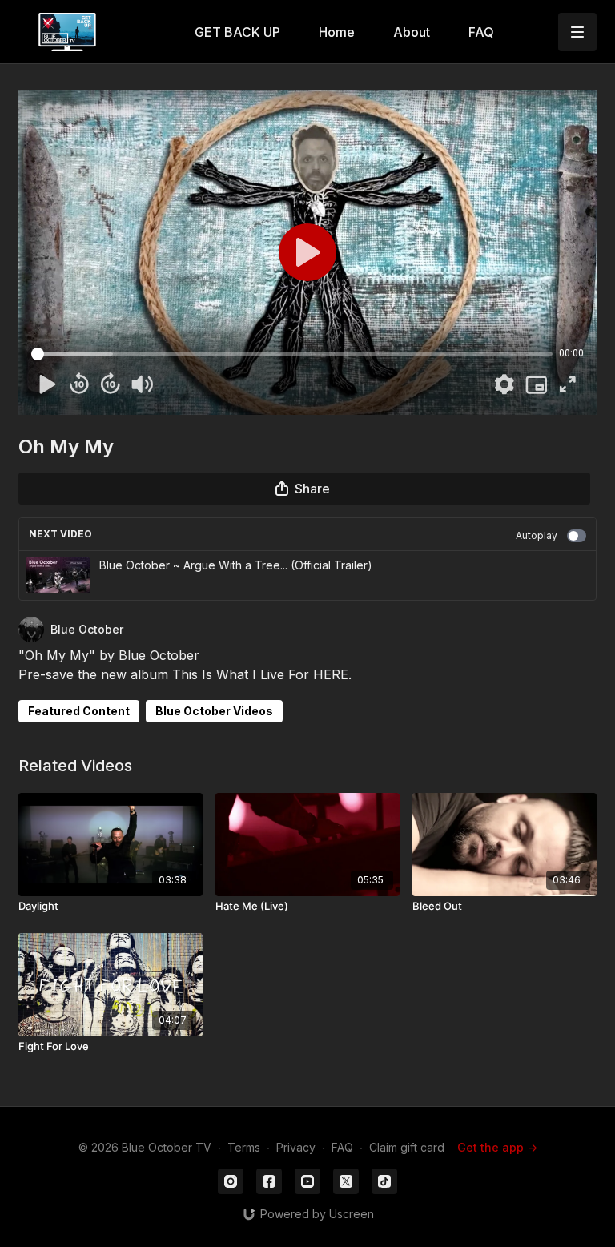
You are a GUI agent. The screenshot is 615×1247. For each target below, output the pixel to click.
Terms (243, 1147)
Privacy (296, 1147)
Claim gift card (406, 1147)
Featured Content (79, 711)
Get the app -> (497, 1147)
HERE (330, 674)
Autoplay (536, 535)
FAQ (342, 1147)
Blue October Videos (214, 711)
